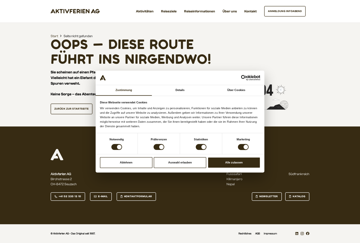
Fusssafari (234, 174)
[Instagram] (302, 233)
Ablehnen (126, 162)
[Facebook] (307, 233)
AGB (257, 233)
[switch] (159, 147)
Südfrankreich (299, 174)
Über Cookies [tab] (236, 90)
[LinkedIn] (296, 233)
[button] (156, 11)
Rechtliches (244, 233)
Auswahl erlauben (180, 162)
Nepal (230, 184)
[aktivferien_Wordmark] (75, 11)
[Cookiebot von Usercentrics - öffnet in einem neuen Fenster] (243, 77)
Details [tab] (180, 90)
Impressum (270, 233)
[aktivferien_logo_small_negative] (57, 154)
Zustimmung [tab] (124, 90)
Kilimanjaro (234, 179)
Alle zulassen (234, 162)
